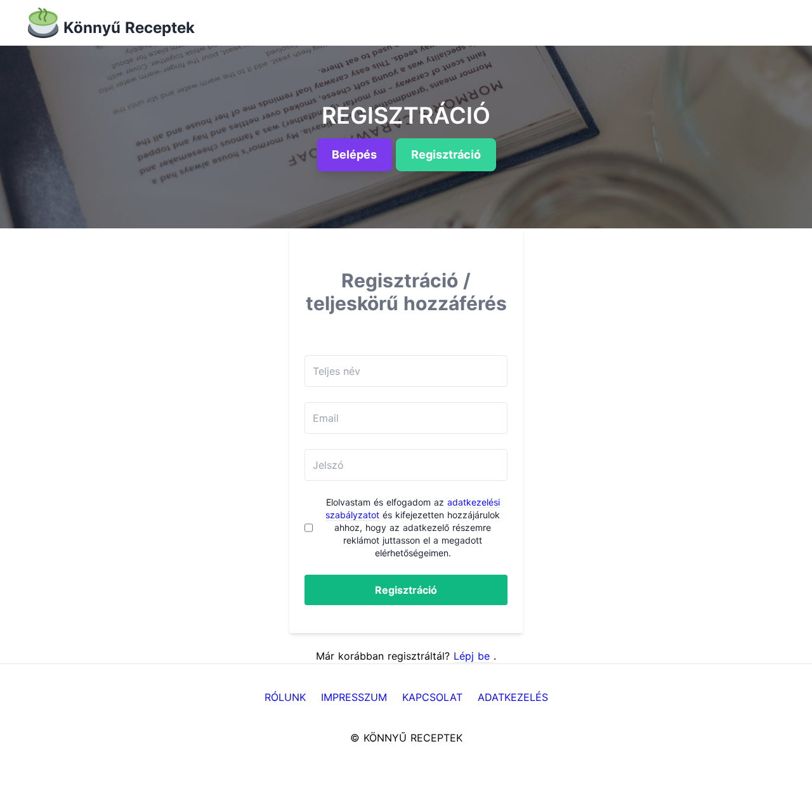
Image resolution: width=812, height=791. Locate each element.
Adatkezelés (513, 697)
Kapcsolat (432, 697)
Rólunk (285, 697)
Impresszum (354, 697)
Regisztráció (406, 590)
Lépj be (474, 656)
